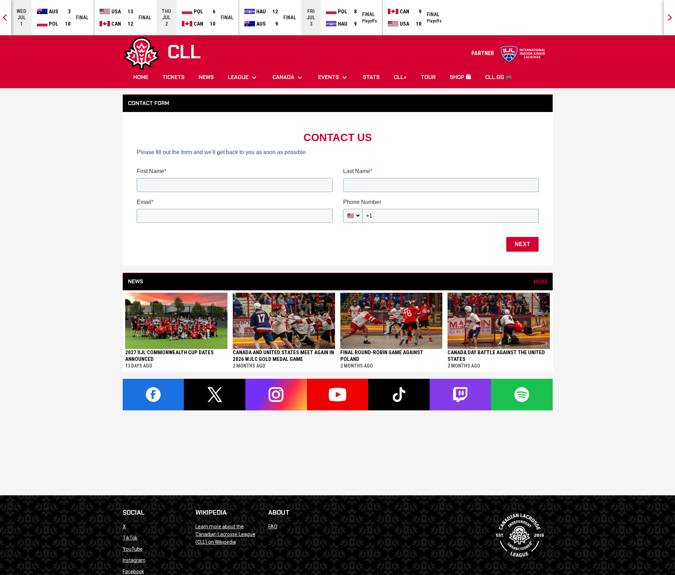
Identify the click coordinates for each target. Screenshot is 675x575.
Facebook (133, 571)
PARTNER (508, 53)
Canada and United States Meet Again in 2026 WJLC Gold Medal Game (283, 355)
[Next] (669, 17)
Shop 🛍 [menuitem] (460, 77)
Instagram (134, 560)
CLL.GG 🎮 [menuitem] (498, 77)
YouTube (133, 549)
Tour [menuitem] (428, 77)
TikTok (130, 538)
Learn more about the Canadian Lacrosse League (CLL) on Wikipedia (225, 534)
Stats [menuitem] (371, 77)
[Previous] (5, 17)
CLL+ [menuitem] (400, 77)
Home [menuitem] (140, 77)
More (540, 281)
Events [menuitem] (333, 77)
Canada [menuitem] (288, 77)
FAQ (272, 526)
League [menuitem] (243, 77)
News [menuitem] (206, 77)
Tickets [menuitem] (173, 77)
